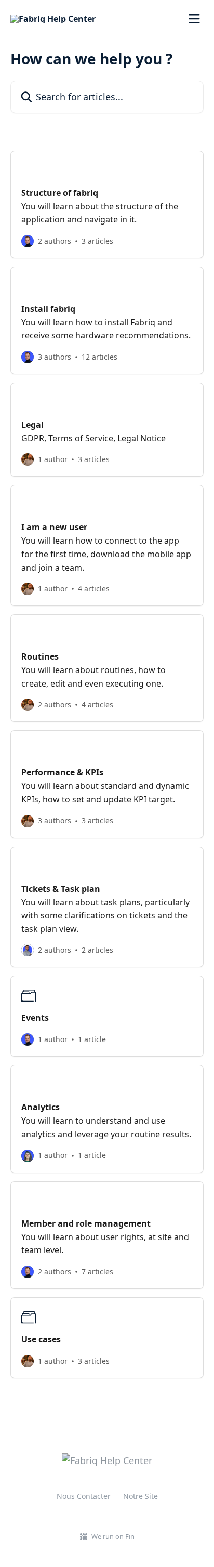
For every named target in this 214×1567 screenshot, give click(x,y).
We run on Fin (113, 1536)
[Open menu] (194, 18)
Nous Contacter (84, 1496)
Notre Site (140, 1496)
